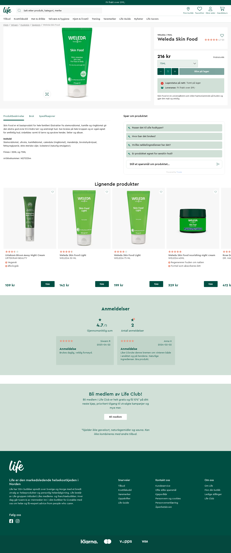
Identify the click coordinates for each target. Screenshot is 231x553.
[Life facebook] (11, 524)
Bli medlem (115, 417)
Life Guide (123, 503)
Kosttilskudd (125, 490)
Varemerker (124, 494)
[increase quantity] (175, 71)
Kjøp (47, 284)
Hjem (5, 25)
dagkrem (36, 25)
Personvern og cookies (168, 498)
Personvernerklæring (166, 503)
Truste (179, 172)
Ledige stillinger (213, 494)
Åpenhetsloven (163, 507)
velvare (14, 25)
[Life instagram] (17, 524)
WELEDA (161, 35)
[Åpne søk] (59, 10)
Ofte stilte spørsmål (165, 490)
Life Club (209, 498)
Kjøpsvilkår (161, 494)
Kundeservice (162, 486)
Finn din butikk (212, 490)
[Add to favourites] (222, 35)
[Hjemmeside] (7, 10)
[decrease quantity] (160, 71)
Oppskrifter (124, 498)
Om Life (209, 486)
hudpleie (24, 25)
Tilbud (121, 486)
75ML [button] (163, 63)
